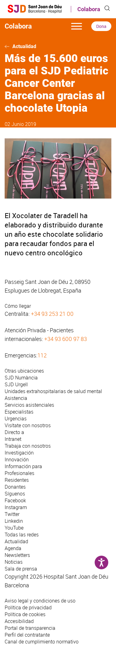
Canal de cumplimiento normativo (42, 641)
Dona (101, 26)
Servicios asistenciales (29, 404)
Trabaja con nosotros (28, 445)
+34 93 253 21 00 (52, 313)
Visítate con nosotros (28, 425)
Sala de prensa (21, 568)
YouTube (14, 527)
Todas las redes (22, 534)
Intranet (13, 439)
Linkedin (14, 520)
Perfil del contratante (27, 634)
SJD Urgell (16, 384)
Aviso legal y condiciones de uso (40, 600)
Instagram (16, 507)
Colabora (88, 9)
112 (42, 355)
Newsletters (17, 555)
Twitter (12, 514)
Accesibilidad (19, 621)
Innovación (17, 459)
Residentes (17, 480)
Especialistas (19, 411)
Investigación (19, 452)
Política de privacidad (28, 607)
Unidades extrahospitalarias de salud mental (53, 391)
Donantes (15, 486)
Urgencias (16, 418)
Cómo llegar (18, 305)
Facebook (15, 500)
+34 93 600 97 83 (65, 339)
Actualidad (24, 46)
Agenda (13, 548)
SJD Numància (21, 377)
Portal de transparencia (30, 628)
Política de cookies (25, 614)
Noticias (14, 561)
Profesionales (19, 473)
